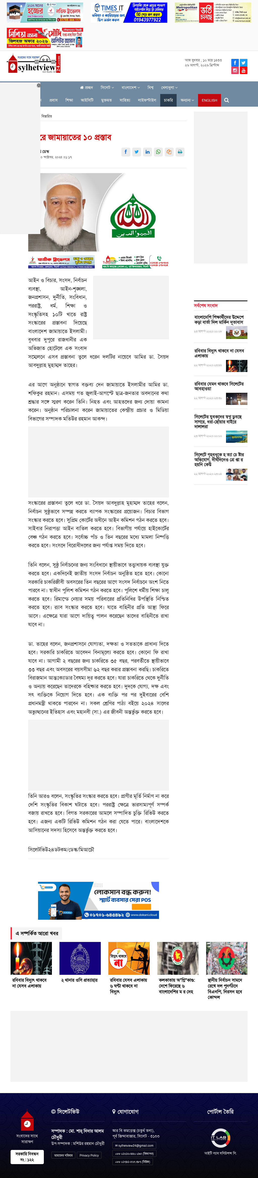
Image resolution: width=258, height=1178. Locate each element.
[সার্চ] (226, 100)
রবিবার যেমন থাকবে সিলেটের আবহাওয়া (219, 386)
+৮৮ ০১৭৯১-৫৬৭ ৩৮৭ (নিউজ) (132, 1162)
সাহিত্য (125, 100)
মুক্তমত (106, 100)
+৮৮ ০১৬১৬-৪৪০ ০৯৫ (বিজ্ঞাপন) (134, 1154)
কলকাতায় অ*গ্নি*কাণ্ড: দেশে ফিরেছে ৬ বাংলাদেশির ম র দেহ (177, 986)
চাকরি (168, 100)
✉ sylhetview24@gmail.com (134, 1146)
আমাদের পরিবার (63, 1155)
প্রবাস (53, 100)
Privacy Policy (89, 1155)
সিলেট (106, 87)
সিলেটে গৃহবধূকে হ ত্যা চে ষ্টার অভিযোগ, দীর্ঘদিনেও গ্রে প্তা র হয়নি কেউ (219, 460)
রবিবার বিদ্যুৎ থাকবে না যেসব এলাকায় (219, 353)
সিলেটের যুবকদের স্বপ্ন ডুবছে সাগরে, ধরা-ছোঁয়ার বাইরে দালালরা (218, 422)
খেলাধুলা (168, 87)
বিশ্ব (150, 87)
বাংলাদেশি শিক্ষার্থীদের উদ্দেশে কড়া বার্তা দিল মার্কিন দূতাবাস (219, 319)
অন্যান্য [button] (186, 100)
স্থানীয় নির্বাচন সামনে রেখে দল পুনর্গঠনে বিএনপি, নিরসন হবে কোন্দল (225, 989)
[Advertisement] (131, 310)
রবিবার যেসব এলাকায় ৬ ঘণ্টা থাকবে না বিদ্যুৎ (128, 986)
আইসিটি (87, 100)
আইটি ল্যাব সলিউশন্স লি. (220, 1153)
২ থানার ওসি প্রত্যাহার (79, 980)
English (209, 100)
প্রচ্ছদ (88, 87)
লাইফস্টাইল (147, 100)
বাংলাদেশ (129, 87)
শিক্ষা (69, 100)
